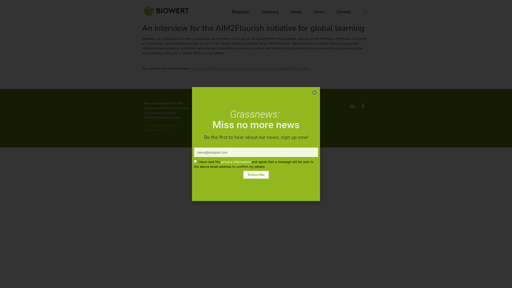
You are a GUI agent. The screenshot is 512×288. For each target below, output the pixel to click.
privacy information (236, 162)
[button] (314, 92)
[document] (256, 144)
